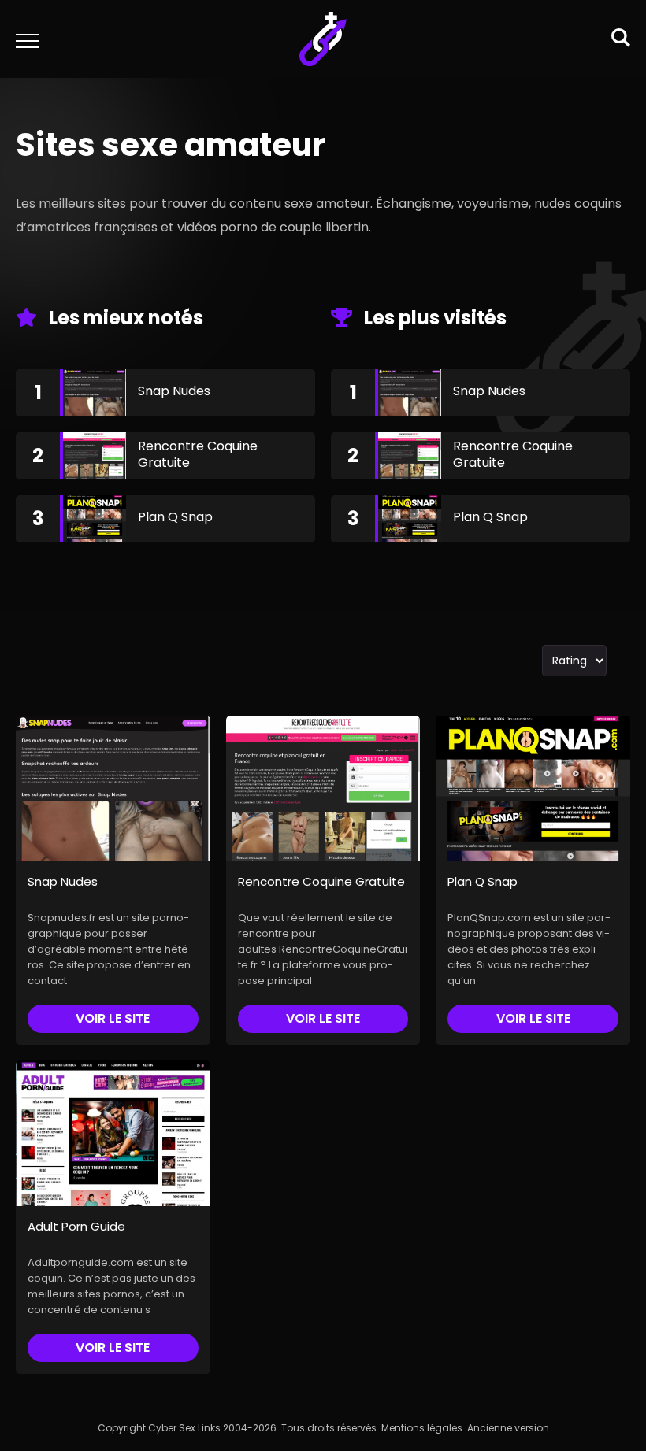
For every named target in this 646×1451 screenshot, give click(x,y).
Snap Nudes (174, 391)
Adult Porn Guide (76, 1226)
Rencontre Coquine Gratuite (198, 454)
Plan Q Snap (175, 517)
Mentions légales (421, 1427)
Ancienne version (508, 1427)
